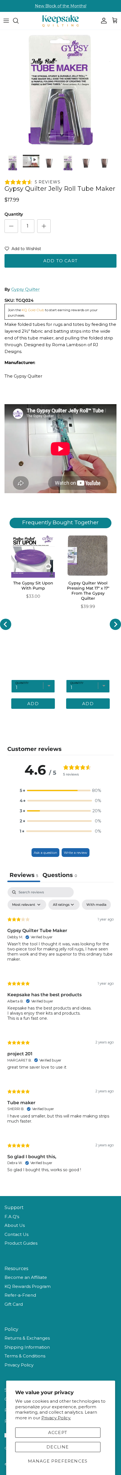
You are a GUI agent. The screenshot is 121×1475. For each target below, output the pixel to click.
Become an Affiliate (26, 1277)
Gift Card (14, 1304)
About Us (15, 1225)
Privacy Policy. (56, 1417)
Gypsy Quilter (25, 289)
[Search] (18, 20)
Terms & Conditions (25, 1356)
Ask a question (45, 852)
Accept (57, 1432)
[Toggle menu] (6, 20)
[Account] (102, 20)
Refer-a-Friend (20, 1295)
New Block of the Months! (60, 5)
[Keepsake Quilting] (60, 21)
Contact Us (16, 1234)
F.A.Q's (12, 1216)
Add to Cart (60, 260)
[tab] (59, 875)
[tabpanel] (60, 1034)
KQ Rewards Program (28, 1286)
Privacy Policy (19, 1365)
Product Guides (21, 1243)
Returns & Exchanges (27, 1338)
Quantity (14, 214)
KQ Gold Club (33, 310)
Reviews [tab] (24, 875)
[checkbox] (96, 905)
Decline (57, 1447)
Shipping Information (27, 1347)
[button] (23, 250)
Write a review (75, 852)
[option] (60, 90)
